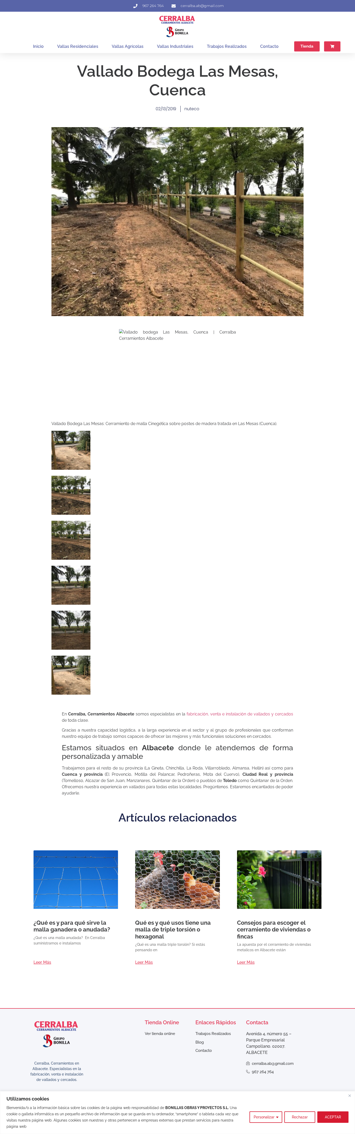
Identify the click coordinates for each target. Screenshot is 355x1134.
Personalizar (264, 1117)
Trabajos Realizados (227, 46)
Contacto (269, 46)
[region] (177, 1112)
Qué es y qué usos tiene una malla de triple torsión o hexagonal (173, 929)
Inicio (38, 46)
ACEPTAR (333, 1117)
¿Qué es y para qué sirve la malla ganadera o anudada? (72, 926)
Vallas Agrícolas (127, 46)
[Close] (349, 1095)
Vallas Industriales (175, 46)
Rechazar (300, 1117)
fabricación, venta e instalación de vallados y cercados (240, 714)
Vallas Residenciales (77, 46)
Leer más (42, 962)
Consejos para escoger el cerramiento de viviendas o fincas (274, 929)
